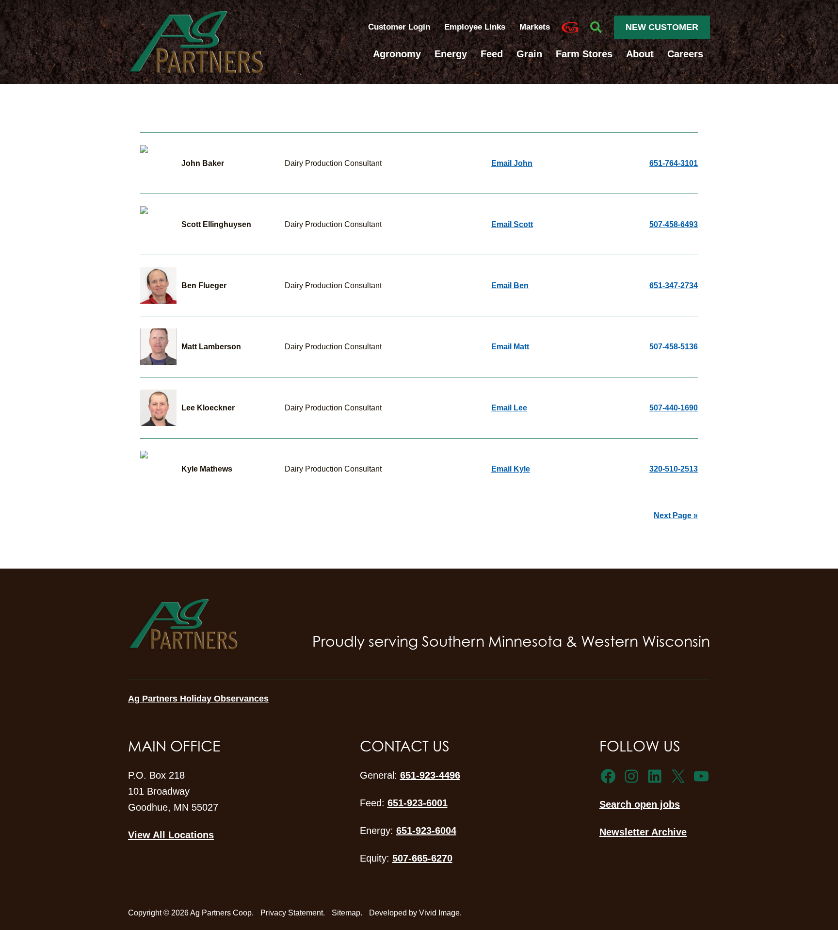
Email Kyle (510, 469)
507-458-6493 (673, 224)
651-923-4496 (430, 775)
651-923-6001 (417, 803)
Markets (534, 27)
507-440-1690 (673, 408)
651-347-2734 (673, 285)
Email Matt (510, 347)
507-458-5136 (673, 347)
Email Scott (512, 224)
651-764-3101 (673, 163)
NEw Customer (662, 27)
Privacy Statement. (292, 913)
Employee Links (476, 27)
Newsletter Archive (643, 832)
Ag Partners (196, 42)
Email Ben (510, 285)
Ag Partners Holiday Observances (198, 698)
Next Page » (676, 515)
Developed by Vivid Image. (415, 913)
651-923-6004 (426, 830)
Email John (511, 163)
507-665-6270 (422, 858)
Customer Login (399, 27)
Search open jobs (639, 804)
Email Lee (509, 408)
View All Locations (171, 835)
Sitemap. (347, 913)
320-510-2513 (673, 469)
